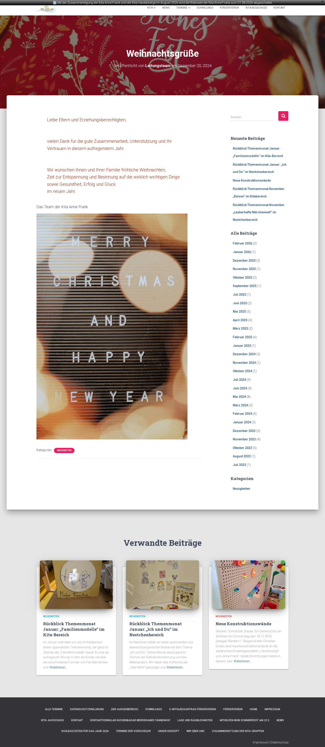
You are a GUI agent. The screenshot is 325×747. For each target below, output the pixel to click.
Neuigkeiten (64, 450)
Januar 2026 (242, 252)
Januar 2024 (242, 422)
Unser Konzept (168, 731)
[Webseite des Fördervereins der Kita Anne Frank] (46, 7)
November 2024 (244, 362)
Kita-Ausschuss (256, 7)
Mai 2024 (239, 396)
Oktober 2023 (242, 448)
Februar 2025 (242, 337)
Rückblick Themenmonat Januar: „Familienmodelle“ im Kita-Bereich (74, 629)
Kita (150, 7)
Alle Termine (54, 709)
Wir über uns (196, 731)
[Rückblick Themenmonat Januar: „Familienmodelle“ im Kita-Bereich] (76, 584)
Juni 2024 (240, 388)
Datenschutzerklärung (87, 709)
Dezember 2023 (244, 431)
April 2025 (240, 320)
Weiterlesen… (58, 667)
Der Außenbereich (124, 709)
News (166, 7)
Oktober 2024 (242, 371)
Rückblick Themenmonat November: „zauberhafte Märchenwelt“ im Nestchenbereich (259, 212)
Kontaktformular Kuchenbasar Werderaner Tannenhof (130, 720)
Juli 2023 (239, 465)
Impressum (272, 709)
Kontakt (279, 7)
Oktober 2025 (242, 277)
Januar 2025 (242, 345)
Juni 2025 (240, 303)
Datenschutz (280, 742)
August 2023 (242, 456)
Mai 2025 (239, 311)
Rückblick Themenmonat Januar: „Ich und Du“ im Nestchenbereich (155, 629)
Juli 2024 (239, 379)
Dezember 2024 (244, 354)
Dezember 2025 (244, 260)
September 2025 (244, 286)
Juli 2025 (239, 294)
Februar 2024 (242, 413)
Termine (182, 7)
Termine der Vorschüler (133, 731)
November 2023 (244, 439)
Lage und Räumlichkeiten (195, 720)
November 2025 (244, 269)
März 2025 (240, 328)
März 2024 (240, 405)
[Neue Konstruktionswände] (248, 584)
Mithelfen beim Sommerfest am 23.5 (244, 720)
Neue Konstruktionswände (252, 180)
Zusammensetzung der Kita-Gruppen (238, 731)
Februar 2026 (242, 243)
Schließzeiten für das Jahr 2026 (85, 731)
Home (253, 709)
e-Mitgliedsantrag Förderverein (192, 709)
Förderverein (229, 7)
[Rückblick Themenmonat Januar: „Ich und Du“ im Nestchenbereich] (162, 584)
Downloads (205, 7)
